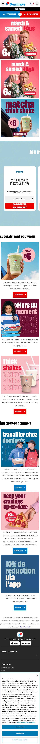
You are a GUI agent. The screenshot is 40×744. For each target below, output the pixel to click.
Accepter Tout (20, 727)
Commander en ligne (7, 667)
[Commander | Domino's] (20, 97)
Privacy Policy (30, 722)
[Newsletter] (20, 529)
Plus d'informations (26, 627)
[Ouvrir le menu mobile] (3, 3)
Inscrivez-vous (18, 551)
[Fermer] (37, 675)
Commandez (18, 412)
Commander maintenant (20, 206)
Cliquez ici (18, 488)
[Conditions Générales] (37, 655)
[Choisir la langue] (32, 3)
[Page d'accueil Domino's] (15, 4)
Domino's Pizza (6, 664)
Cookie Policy (21, 722)
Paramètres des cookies (20, 740)
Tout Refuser (20, 733)
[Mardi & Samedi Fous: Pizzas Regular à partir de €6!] (20, 39)
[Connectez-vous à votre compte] (37, 3)
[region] (20, 708)
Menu (3, 670)
